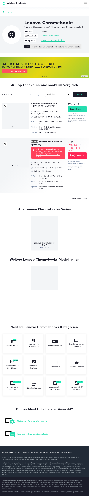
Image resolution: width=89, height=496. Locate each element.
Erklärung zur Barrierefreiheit (61, 452)
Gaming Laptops (55, 345)
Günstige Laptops (33, 388)
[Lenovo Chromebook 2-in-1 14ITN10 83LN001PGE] (15, 116)
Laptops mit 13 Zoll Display (55, 388)
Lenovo (10, 12)
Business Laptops (77, 367)
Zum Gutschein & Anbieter (77, 156)
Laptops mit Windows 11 (34, 345)
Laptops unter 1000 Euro (12, 388)
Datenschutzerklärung (30, 452)
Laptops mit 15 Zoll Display (12, 366)
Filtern (79, 95)
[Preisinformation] (80, 103)
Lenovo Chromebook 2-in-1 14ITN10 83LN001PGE (45, 105)
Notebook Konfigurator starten (32, 420)
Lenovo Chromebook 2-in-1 (53, 40)
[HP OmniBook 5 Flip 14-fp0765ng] (15, 154)
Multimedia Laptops (33, 366)
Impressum (44, 452)
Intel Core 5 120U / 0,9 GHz (50, 176)
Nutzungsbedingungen (11, 452)
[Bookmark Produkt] (5, 106)
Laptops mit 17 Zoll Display (76, 388)
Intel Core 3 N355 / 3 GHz (50, 121)
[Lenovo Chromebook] (44, 278)
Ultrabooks (55, 367)
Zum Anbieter (75, 109)
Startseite (3, 12)
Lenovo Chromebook (50, 35)
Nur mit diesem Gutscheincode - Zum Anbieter (48, 155)
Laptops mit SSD (12, 345)
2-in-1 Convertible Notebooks (76, 345)
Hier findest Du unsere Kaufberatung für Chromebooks (56, 47)
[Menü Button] (85, 3)
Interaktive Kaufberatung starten (33, 433)
